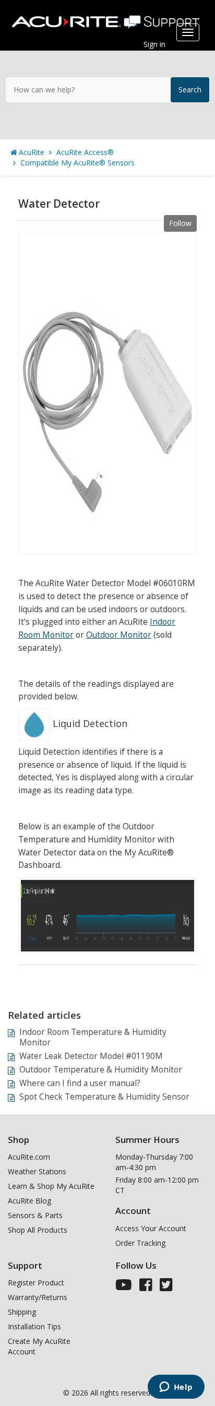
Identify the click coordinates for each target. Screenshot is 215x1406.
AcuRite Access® (85, 152)
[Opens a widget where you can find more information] (176, 1388)
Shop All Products (37, 1230)
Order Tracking (140, 1243)
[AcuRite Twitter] (166, 1287)
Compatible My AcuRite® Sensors (77, 163)
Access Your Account (150, 1228)
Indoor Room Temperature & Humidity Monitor (92, 1037)
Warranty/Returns (37, 1297)
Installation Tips (34, 1326)
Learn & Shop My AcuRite (51, 1186)
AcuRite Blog (29, 1201)
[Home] (107, 18)
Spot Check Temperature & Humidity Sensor (104, 1096)
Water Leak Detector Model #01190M (91, 1056)
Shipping (22, 1312)
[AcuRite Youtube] (123, 1287)
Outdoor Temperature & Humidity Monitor (100, 1069)
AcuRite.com (29, 1157)
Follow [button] (180, 223)
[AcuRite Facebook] (145, 1287)
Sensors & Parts (35, 1215)
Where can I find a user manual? (79, 1083)
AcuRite (31, 152)
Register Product (36, 1283)
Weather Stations (37, 1171)
